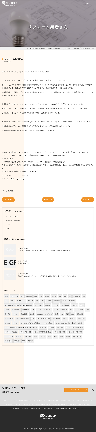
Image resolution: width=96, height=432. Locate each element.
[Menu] (92, 3)
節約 (6, 296)
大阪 (62, 314)
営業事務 (74, 305)
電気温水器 (24, 314)
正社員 (82, 305)
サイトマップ (78, 409)
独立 (41, 296)
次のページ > (87, 199)
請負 (37, 301)
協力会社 (51, 328)
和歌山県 (30, 341)
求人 (6, 301)
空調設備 (17, 341)
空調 (23, 341)
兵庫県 (87, 310)
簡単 (22, 296)
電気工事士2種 (77, 336)
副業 (35, 336)
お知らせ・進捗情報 (7, 191)
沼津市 (61, 336)
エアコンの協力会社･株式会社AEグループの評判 (69, 323)
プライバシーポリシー (43, 319)
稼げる (54, 296)
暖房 (65, 296)
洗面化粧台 (76, 296)
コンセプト (43, 328)
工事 (33, 310)
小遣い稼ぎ (28, 336)
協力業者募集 (16, 310)
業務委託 (49, 301)
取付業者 (30, 301)
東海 (72, 314)
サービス (15, 323)
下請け (7, 310)
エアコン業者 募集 (25, 332)
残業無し (47, 305)
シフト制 (55, 305)
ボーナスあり (38, 305)
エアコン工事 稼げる (68, 301)
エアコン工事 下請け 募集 (74, 328)
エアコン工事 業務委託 (44, 310)
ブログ (8, 224)
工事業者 (7, 314)
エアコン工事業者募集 (60, 310)
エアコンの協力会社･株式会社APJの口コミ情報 (18, 305)
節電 (84, 296)
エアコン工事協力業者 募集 (42, 332)
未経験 (47, 296)
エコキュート (21, 301)
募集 (32, 319)
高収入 (49, 336)
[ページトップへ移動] (92, 390)
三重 (56, 314)
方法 (60, 296)
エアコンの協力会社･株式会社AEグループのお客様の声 (37, 323)
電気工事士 (8, 341)
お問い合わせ (56, 319)
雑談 (7, 228)
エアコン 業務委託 (11, 332)
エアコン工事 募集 (59, 332)
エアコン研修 (79, 310)
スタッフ (7, 323)
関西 (67, 314)
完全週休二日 (65, 305)
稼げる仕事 (25, 310)
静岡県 (68, 336)
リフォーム (19, 336)
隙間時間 (29, 296)
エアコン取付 (9, 319)
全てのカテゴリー (12, 216)
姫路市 (32, 314)
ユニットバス (14, 296)
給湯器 (12, 301)
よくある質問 (81, 319)
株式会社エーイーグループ (44, 314)
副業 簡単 (60, 328)
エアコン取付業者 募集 (75, 332)
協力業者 (57, 301)
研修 (71, 310)
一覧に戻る (48, 199)
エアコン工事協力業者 (22, 319)
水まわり (15, 314)
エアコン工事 (9, 336)
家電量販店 (80, 314)
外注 (42, 301)
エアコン (42, 336)
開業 (35, 296)
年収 (55, 336)
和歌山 (65, 319)
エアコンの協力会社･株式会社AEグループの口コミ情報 (21, 328)
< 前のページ (8, 199)
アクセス (72, 319)
